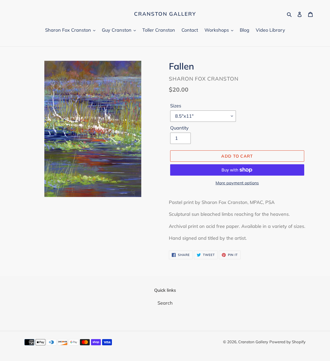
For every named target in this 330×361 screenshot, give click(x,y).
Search (165, 303)
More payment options (237, 182)
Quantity (179, 128)
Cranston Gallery (165, 14)
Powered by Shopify (287, 341)
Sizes (175, 106)
